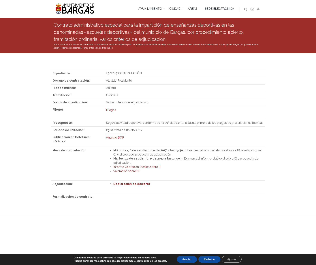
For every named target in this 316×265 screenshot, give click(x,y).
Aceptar (186, 259)
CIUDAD (174, 8)
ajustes (162, 261)
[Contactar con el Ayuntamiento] (252, 9)
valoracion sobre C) (126, 171)
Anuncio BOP (115, 137)
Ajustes (231, 259)
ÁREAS (193, 8)
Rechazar (209, 259)
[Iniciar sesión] (259, 9)
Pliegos (111, 110)
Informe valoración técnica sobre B (137, 167)
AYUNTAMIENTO (150, 8)
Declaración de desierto (131, 184)
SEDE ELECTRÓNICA (219, 8)
